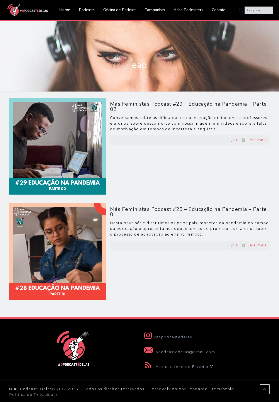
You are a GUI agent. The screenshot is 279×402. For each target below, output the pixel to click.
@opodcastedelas (173, 337)
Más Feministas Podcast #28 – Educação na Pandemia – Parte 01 (188, 212)
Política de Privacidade (34, 395)
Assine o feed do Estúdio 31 (184, 367)
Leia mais (257, 140)
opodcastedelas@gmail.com (184, 352)
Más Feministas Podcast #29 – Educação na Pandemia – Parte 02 (188, 106)
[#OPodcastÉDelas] (28, 10)
